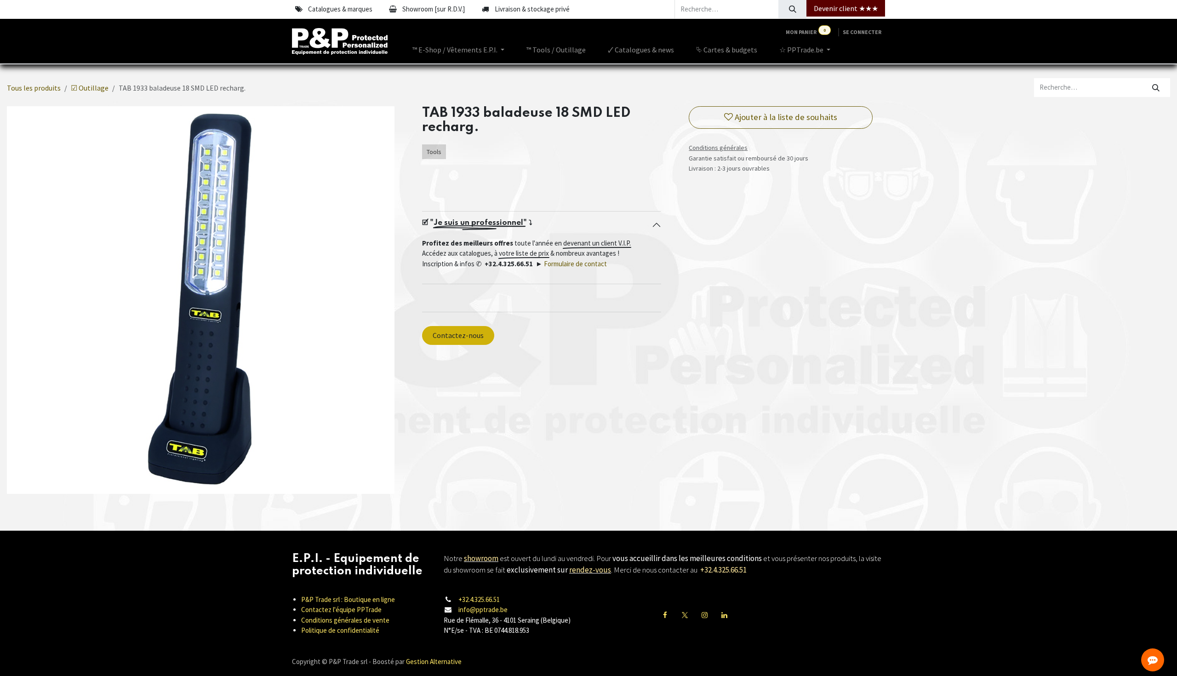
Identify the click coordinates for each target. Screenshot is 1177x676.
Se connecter (862, 32)
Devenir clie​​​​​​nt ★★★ (846, 8)
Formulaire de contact (575, 263)
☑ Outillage (90, 87)
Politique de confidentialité (340, 630)
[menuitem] (458, 49)
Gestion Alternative (434, 661)
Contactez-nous (458, 335)
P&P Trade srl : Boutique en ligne (348, 599)
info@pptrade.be (483, 609)
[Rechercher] (792, 9)
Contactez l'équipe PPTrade (341, 609)
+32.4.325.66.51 (479, 599)
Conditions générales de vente (345, 620)
